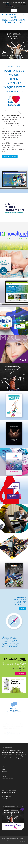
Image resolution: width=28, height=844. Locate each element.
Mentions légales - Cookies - (17, 838)
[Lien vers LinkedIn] (18, 842)
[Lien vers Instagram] (25, 842)
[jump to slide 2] (14, 55)
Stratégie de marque (6, 774)
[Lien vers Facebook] (20, 842)
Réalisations (4, 771)
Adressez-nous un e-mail (8, 792)
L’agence (4, 776)
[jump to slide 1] (12, 55)
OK (14, 10)
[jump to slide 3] (15, 55)
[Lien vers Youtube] (23, 842)
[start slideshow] (11, 55)
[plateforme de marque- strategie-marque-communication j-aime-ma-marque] (14, 100)
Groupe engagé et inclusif (7, 778)
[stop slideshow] (17, 55)
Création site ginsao (6, 840)
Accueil (3, 769)
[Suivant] (24, 718)
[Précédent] (21, 718)
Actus (3, 781)
